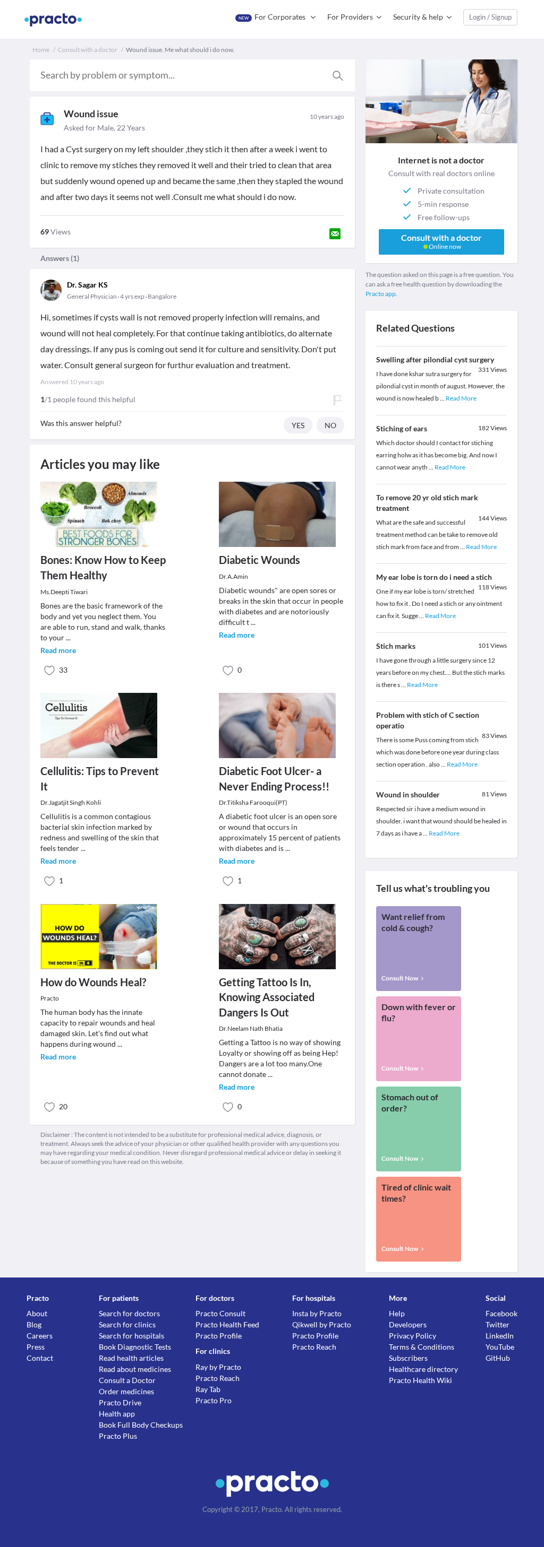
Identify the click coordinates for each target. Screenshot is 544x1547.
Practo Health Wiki (420, 1380)
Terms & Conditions (421, 1346)
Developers (408, 1324)
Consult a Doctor (127, 1380)
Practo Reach (218, 1378)
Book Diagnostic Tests (135, 1346)
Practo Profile (219, 1335)
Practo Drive (120, 1402)
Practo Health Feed (227, 1324)
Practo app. (381, 294)
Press (36, 1346)
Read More (461, 398)
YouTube (500, 1346)
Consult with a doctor (87, 50)
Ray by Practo (218, 1366)
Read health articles (131, 1357)
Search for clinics (127, 1324)
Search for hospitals (131, 1335)
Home (40, 50)
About (37, 1313)
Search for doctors (129, 1313)
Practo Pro (214, 1400)
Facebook (501, 1313)
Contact (40, 1357)
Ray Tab (208, 1389)
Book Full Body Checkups (141, 1424)
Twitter (497, 1324)
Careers (40, 1335)
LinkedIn (500, 1335)
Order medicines (126, 1391)
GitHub (498, 1357)
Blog (34, 1324)
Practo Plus (118, 1435)
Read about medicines (135, 1369)
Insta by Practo (317, 1313)
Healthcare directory (423, 1369)
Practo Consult (220, 1313)
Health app (117, 1413)
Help (397, 1313)
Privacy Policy (412, 1335)
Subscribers (408, 1357)
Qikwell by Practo (321, 1324)
